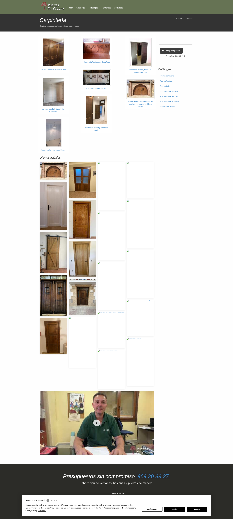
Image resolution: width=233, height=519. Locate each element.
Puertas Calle (165, 86)
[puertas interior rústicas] (111, 369)
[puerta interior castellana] (140, 274)
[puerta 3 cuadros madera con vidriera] (82, 180)
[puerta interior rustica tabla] (82, 259)
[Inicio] (53, 6)
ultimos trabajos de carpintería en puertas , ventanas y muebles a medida (140, 104)
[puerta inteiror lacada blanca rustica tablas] (53, 206)
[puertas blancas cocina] (111, 286)
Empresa (107, 7)
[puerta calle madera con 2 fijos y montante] (82, 297)
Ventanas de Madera (167, 107)
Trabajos (94, 7)
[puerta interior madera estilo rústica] (82, 219)
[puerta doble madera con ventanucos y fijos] (53, 295)
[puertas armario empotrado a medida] (111, 186)
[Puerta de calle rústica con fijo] (140, 318)
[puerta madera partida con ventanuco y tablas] (82, 342)
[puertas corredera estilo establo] (53, 252)
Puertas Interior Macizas (169, 91)
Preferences (152, 509)
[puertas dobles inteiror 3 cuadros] (111, 330)
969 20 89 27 (153, 476)
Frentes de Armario (167, 76)
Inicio (70, 7)
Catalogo (81, 7)
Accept (197, 509)
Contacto (118, 7)
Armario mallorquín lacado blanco (53, 150)
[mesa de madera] (140, 362)
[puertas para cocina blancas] (111, 236)
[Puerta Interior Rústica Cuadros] (140, 180)
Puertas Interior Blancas (169, 96)
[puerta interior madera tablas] (53, 336)
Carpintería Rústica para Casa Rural (96, 62)
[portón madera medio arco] (53, 171)
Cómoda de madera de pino (96, 89)
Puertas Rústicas (166, 81)
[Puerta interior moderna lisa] (140, 224)
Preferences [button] (42, 511)
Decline (174, 509)
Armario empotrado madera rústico (53, 70)
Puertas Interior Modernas (169, 101)
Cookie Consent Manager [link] (35, 500)
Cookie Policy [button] (98, 508)
